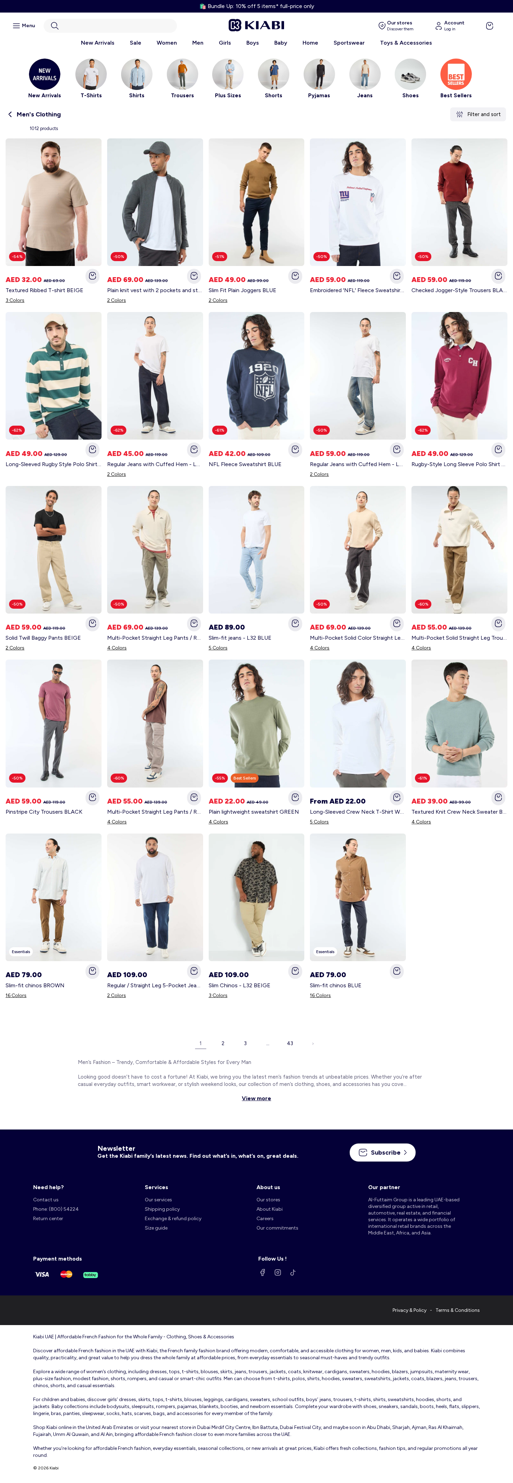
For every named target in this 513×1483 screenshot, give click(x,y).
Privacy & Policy (409, 1310)
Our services (158, 1200)
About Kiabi (269, 1209)
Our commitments (277, 1228)
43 (290, 1043)
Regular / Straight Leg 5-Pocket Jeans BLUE (155, 985)
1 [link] (201, 1043)
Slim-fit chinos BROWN (35, 985)
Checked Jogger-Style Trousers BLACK (459, 290)
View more (256, 1098)
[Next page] (312, 1043)
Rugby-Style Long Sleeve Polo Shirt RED (459, 464)
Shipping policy (162, 1209)
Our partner (384, 1187)
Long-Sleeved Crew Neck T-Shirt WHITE (358, 811)
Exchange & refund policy (173, 1219)
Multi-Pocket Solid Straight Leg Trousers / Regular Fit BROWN (459, 637)
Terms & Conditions (458, 1310)
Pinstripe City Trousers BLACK (44, 811)
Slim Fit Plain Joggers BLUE (242, 290)
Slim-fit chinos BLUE (336, 985)
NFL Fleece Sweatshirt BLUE (245, 464)
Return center (48, 1219)
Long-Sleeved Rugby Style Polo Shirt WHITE (54, 464)
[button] (110, 26)
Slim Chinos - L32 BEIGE (239, 985)
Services (156, 1187)
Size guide (156, 1228)
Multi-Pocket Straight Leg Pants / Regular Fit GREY (155, 811)
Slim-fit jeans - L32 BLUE (240, 637)
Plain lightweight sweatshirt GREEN (254, 811)
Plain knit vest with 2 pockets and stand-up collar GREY (155, 290)
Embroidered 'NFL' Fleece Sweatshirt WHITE (358, 290)
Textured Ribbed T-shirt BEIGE (44, 290)
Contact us (46, 1200)
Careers (265, 1219)
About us (268, 1187)
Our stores (268, 1200)
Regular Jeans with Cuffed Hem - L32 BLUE (155, 464)
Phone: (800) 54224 (56, 1209)
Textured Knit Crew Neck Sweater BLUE (459, 811)
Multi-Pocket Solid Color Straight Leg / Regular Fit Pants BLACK (358, 637)
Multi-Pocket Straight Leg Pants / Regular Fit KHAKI (155, 637)
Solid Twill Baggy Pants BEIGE (43, 637)
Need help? (48, 1187)
